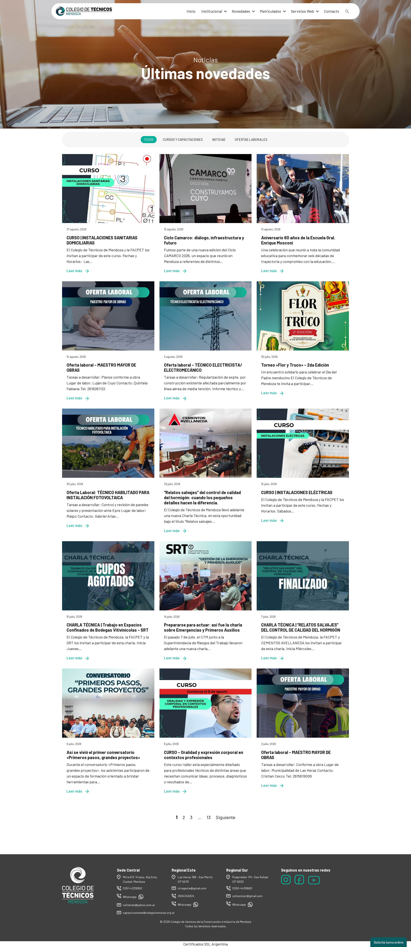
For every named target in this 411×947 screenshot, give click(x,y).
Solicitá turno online (388, 942)
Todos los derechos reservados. (205, 926)
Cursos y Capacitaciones (183, 139)
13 (209, 817)
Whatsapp (130, 896)
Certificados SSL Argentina (205, 944)
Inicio (191, 11)
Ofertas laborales (251, 139)
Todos (148, 139)
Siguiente (225, 817)
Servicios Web (302, 11)
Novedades (241, 11)
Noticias (218, 139)
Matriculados (270, 11)
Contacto (331, 11)
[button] (347, 11)
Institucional (211, 11)
